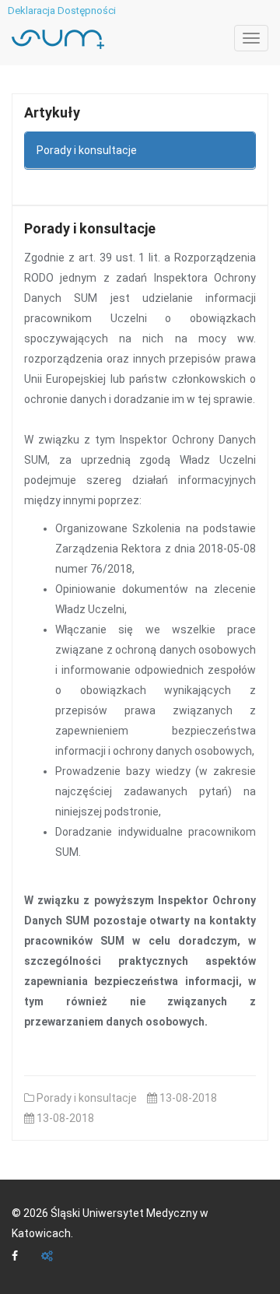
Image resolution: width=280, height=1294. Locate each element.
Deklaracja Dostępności (62, 10)
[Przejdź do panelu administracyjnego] (47, 1257)
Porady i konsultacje (87, 150)
